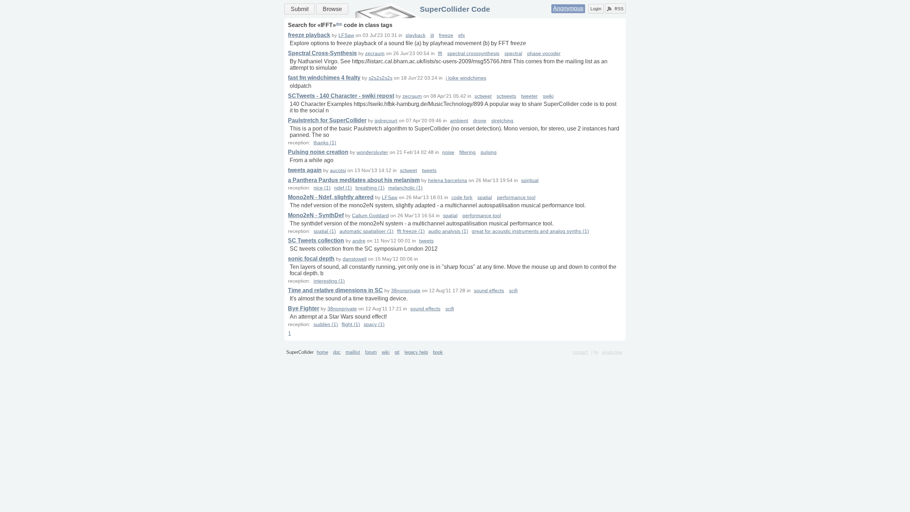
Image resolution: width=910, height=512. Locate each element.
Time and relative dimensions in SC (335, 290)
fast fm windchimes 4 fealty (324, 78)
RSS (619, 8)
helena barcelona (447, 180)
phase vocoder (544, 53)
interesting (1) (329, 281)
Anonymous (568, 8)
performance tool (516, 197)
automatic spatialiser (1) (366, 231)
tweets (429, 170)
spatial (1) (325, 231)
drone (479, 120)
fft (440, 53)
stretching (502, 120)
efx (461, 35)
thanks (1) (325, 142)
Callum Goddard (370, 215)
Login (595, 8)
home (322, 352)
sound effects (489, 290)
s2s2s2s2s (380, 78)
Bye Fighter (303, 308)
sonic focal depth (311, 259)
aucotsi (338, 170)
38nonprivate (406, 290)
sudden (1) (326, 324)
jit (432, 35)
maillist (353, 352)
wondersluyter (372, 152)
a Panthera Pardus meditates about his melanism (354, 180)
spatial (484, 197)
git (397, 352)
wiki (386, 352)
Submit (300, 9)
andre (358, 241)
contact (580, 352)
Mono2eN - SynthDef (316, 215)
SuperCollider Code (455, 9)
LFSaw (346, 35)
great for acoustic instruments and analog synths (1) (530, 231)
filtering (467, 152)
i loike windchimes (466, 78)
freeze (446, 35)
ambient (459, 120)
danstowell (354, 259)
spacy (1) (374, 324)
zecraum (375, 53)
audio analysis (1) (448, 231)
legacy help (416, 352)
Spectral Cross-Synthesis (322, 53)
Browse (332, 9)
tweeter (529, 96)
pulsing (489, 152)
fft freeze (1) (411, 231)
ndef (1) (343, 188)
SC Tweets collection (316, 241)
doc (339, 24)
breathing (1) (370, 188)
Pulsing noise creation (318, 152)
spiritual (530, 180)
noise (448, 152)
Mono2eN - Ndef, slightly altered (331, 197)
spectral (513, 53)
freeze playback (309, 35)
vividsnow (612, 352)
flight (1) (351, 324)
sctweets (506, 96)
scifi (513, 290)
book (438, 352)
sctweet (483, 96)
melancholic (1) (405, 188)
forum (371, 352)
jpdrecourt (386, 120)
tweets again (305, 170)
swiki (548, 96)
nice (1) (322, 188)
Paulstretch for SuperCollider (327, 120)
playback (415, 35)
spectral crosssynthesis (473, 53)
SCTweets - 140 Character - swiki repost (341, 96)
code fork (461, 197)
